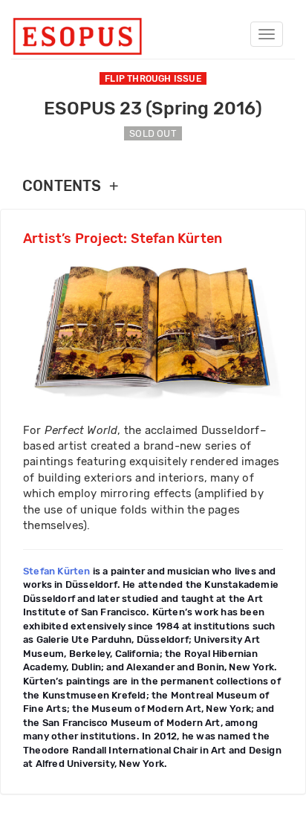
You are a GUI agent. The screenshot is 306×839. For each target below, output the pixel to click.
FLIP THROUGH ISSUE (153, 79)
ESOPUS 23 (153, 108)
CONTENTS (70, 186)
